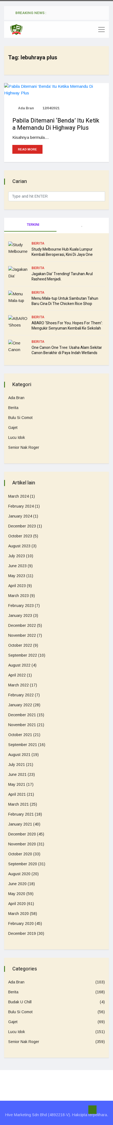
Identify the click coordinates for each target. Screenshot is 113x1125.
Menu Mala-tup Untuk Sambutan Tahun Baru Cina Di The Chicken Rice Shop (65, 301)
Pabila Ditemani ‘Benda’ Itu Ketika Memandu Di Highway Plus (55, 124)
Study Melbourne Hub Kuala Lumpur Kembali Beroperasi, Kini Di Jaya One (62, 252)
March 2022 (18, 685)
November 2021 (22, 725)
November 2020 (22, 844)
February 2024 (21, 506)
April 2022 (17, 675)
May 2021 (16, 784)
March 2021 (18, 804)
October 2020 (20, 854)
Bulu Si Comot (20, 417)
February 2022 (21, 695)
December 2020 (22, 834)
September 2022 (22, 655)
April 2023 (17, 585)
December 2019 (22, 933)
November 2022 (22, 635)
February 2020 (21, 923)
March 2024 (18, 496)
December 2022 (22, 625)
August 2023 (19, 546)
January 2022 (20, 705)
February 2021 (21, 814)
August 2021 (19, 754)
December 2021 (22, 715)
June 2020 (17, 884)
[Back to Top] (92, 1109)
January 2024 (20, 516)
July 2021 (16, 764)
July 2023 (16, 556)
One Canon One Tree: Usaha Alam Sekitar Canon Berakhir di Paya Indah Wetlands (67, 350)
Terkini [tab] (32, 224)
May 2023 (16, 576)
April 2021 (17, 794)
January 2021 (20, 824)
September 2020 (22, 864)
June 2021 (17, 774)
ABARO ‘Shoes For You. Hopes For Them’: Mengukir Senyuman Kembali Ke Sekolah (67, 325)
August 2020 (19, 874)
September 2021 (22, 744)
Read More (27, 149)
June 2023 (17, 566)
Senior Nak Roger (23, 447)
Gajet (13, 427)
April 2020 (17, 903)
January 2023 (20, 615)
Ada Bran (25, 108)
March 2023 (18, 595)
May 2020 (16, 893)
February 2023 (21, 605)
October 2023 (20, 536)
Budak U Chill (20, 1002)
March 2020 (18, 913)
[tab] (82, 225)
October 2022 (20, 645)
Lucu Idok (16, 437)
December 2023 (22, 526)
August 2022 (19, 665)
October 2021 (20, 735)
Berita (38, 243)
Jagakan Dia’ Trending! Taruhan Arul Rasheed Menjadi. (62, 276)
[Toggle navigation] (101, 29)
